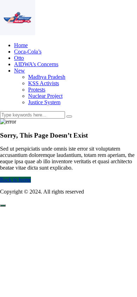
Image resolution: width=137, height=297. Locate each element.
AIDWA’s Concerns (36, 64)
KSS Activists (43, 83)
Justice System (44, 102)
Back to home (15, 180)
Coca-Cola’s (27, 52)
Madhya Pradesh (46, 77)
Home (21, 45)
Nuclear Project (45, 96)
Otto (19, 58)
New (19, 71)
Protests (36, 90)
